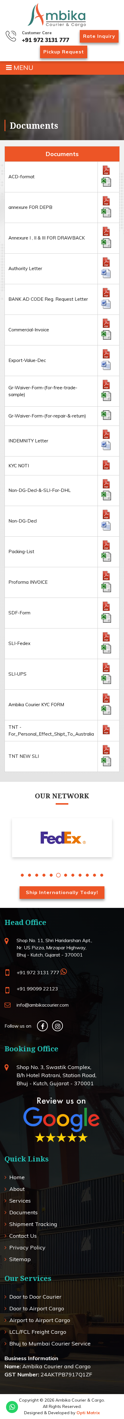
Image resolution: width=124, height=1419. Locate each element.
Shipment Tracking (33, 1224)
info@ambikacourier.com (43, 1005)
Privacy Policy (27, 1247)
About (17, 1189)
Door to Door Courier (35, 1296)
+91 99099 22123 (37, 989)
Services (20, 1200)
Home (17, 1177)
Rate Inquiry (99, 36)
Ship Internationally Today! (62, 892)
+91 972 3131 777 (45, 40)
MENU (22, 67)
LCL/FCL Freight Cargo (37, 1331)
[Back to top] (105, 1400)
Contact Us (23, 1235)
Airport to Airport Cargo (39, 1320)
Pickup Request (63, 52)
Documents (23, 1212)
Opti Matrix (88, 1412)
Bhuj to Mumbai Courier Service (50, 1343)
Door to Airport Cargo (36, 1308)
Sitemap (20, 1259)
